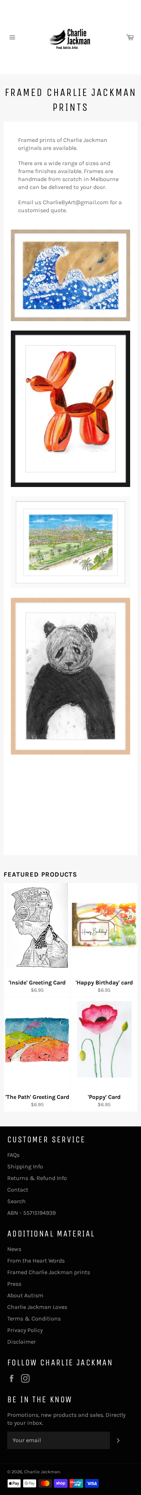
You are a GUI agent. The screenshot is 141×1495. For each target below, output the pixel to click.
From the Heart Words (36, 1260)
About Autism (25, 1295)
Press (14, 1283)
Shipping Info (25, 1166)
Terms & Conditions (34, 1318)
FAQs (13, 1154)
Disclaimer (21, 1341)
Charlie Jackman (42, 1471)
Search (16, 1201)
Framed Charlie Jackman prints (48, 1272)
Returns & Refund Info (37, 1178)
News (14, 1249)
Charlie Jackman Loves (37, 1306)
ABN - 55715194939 (31, 1212)
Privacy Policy (25, 1330)
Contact (17, 1189)
